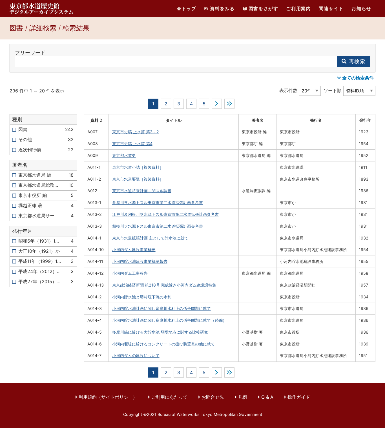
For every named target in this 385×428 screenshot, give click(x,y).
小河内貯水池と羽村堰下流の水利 (141, 296)
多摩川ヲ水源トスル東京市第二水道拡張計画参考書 (157, 202)
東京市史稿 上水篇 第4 (132, 143)
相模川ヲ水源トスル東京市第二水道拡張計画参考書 (157, 226)
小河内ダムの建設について (136, 355)
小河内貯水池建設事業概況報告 (139, 261)
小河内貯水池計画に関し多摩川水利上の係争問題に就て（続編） (169, 320)
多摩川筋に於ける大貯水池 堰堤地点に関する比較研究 (160, 332)
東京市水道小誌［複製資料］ (137, 167)
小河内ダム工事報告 (130, 273)
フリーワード (30, 53)
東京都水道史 (124, 155)
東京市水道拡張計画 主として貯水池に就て (150, 238)
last (229, 104)
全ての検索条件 (357, 78)
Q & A (267, 397)
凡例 (242, 397)
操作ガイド (298, 397)
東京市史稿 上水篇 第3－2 (135, 131)
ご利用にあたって (170, 397)
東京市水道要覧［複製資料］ (137, 179)
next (217, 104)
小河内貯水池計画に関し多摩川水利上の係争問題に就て (161, 308)
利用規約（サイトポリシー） (108, 397)
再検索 (356, 61)
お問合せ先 (213, 397)
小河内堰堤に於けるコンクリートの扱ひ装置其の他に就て (163, 343)
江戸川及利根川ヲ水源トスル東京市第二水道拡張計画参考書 (165, 214)
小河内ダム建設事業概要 (134, 249)
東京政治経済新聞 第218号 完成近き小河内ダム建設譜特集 (164, 285)
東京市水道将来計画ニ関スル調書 (141, 190)
